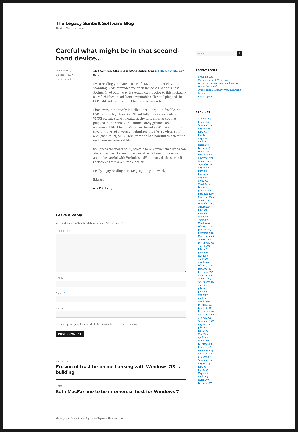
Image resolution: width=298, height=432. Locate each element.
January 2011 (204, 151)
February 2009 (205, 226)
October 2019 (204, 118)
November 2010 (205, 158)
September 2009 (206, 203)
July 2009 (202, 210)
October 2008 (204, 239)
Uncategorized (63, 79)
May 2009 (203, 216)
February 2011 (205, 148)
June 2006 (203, 331)
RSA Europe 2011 (206, 96)
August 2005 (204, 363)
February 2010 (205, 187)
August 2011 (204, 128)
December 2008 (206, 233)
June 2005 (203, 370)
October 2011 (204, 122)
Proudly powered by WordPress (107, 418)
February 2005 (205, 383)
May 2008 (203, 256)
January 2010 (204, 190)
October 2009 (204, 200)
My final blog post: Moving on (213, 80)
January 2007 (204, 308)
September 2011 (206, 125)
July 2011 (202, 132)
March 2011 (203, 145)
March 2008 (204, 262)
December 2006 (206, 311)
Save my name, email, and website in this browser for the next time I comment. (99, 324)
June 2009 (203, 213)
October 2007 (204, 278)
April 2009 (203, 220)
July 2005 (202, 366)
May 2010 (202, 177)
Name (60, 278)
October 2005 (204, 357)
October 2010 (204, 161)
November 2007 (206, 275)
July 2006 (202, 327)
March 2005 (204, 380)
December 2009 (206, 194)
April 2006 (203, 337)
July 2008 (202, 249)
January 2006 (204, 347)
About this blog (205, 77)
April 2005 (203, 376)
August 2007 (204, 285)
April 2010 (203, 180)
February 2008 (205, 265)
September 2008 (206, 242)
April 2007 (203, 298)
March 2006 (204, 340)
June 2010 (203, 174)
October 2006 (204, 318)
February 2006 (205, 344)
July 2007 (202, 288)
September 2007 (206, 282)
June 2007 (203, 291)
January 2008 (204, 269)
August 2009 (204, 207)
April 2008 (203, 259)
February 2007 (205, 304)
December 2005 (206, 350)
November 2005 (206, 353)
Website (61, 308)
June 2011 (202, 135)
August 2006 (204, 324)
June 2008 (203, 252)
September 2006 (206, 321)
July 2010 (202, 171)
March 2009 (204, 223)
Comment (63, 231)
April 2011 (203, 141)
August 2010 (204, 167)
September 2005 (206, 360)
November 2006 (206, 314)
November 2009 (206, 197)
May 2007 (203, 295)
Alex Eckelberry (64, 70)
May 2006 (203, 334)
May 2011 (202, 138)
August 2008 (204, 246)
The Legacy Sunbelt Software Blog (95, 23)
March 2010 (204, 184)
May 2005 (203, 373)
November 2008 (206, 236)
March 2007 (204, 301)
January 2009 (204, 229)
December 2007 (206, 272)
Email (60, 293)
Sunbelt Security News (172, 70)
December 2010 (205, 154)
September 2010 (206, 164)
